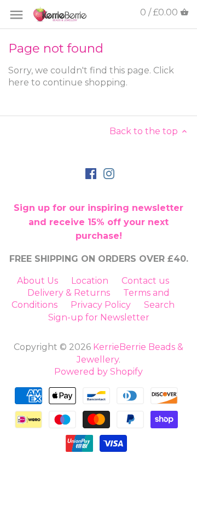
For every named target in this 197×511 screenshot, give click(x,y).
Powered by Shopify (98, 371)
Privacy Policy (101, 305)
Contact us (145, 280)
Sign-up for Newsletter (98, 317)
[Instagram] (108, 173)
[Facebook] (90, 173)
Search (159, 305)
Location (89, 280)
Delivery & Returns (68, 293)
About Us (37, 280)
